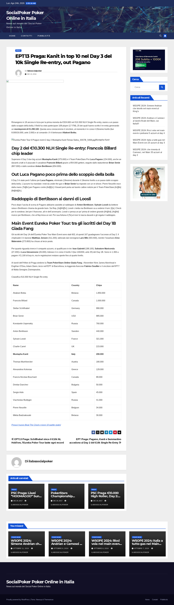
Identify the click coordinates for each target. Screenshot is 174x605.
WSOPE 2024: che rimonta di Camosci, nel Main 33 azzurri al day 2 (147, 152)
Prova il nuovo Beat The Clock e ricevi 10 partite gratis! (36, 425)
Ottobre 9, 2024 (61, 548)
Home (12, 36)
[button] (160, 36)
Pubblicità (44, 36)
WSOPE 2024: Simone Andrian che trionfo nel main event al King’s (147, 108)
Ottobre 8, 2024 (101, 548)
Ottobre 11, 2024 (21, 548)
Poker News (16, 537)
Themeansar (48, 600)
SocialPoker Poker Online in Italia (40, 581)
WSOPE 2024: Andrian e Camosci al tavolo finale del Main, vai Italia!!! (149, 121)
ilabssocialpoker (34, 71)
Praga (18, 50)
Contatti (26, 36)
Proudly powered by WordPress (18, 600)
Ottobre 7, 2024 (142, 548)
